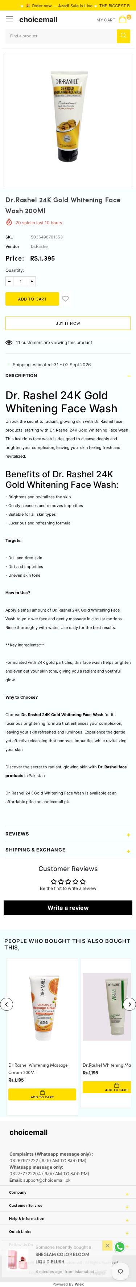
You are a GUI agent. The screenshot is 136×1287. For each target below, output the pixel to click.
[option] (68, 117)
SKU (9, 237)
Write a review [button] (68, 907)
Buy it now (68, 324)
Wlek (79, 1284)
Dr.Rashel (40, 246)
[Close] (107, 1247)
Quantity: (14, 270)
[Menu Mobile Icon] (10, 19)
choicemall (38, 19)
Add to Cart (42, 1097)
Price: (14, 259)
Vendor (12, 246)
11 (18, 342)
